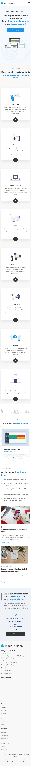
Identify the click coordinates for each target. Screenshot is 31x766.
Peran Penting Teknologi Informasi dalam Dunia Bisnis (15, 490)
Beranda (3, 707)
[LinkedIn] (24, 761)
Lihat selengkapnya (15, 30)
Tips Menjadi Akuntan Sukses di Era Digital (16, 494)
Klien (2, 716)
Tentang (3, 710)
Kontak (3, 721)
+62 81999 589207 (15, 627)
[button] (13, 457)
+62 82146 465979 (15, 621)
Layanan (3, 713)
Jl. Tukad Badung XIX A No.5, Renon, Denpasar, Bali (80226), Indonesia (11, 663)
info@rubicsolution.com (9, 667)
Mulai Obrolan (15, 634)
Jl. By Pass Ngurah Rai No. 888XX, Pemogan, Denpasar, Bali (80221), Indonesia (13, 656)
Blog (2, 724)
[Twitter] (7, 761)
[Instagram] (18, 761)
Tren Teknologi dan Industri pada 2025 (15, 479)
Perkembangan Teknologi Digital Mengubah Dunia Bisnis (16, 484)
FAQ (2, 719)
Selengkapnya (5, 542)
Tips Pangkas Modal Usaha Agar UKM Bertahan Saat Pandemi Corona (14, 499)
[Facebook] (13, 761)
